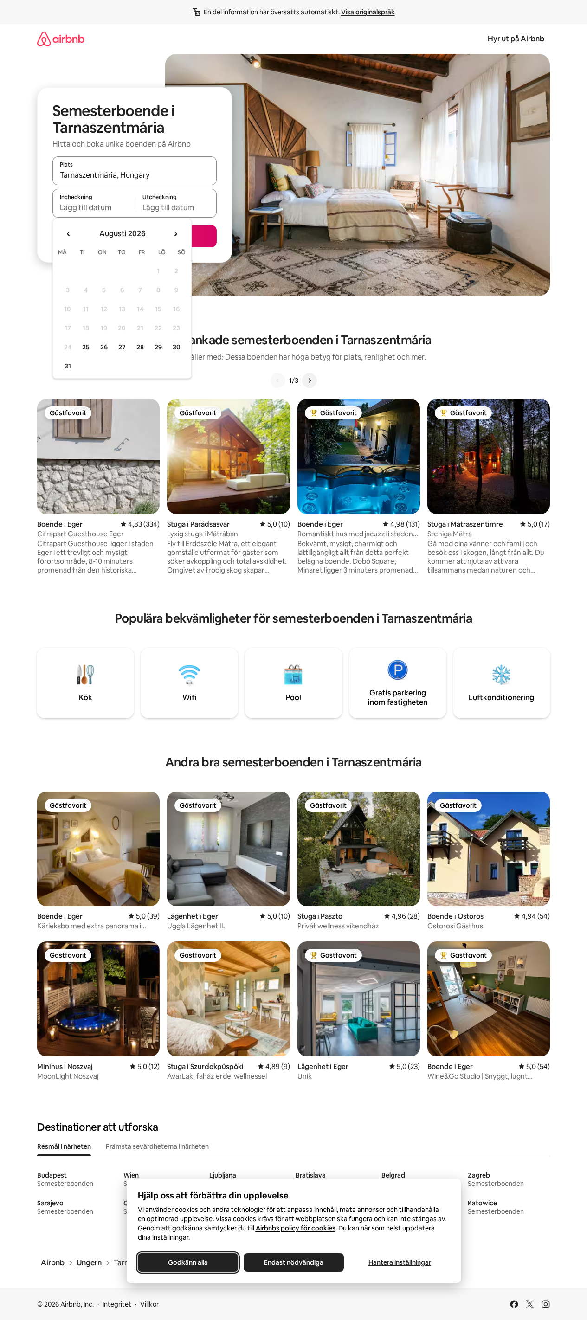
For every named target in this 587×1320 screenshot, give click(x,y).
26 (104, 347)
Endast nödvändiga (293, 1262)
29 (158, 347)
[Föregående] (278, 380)
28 (140, 347)
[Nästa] (309, 380)
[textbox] (93, 207)
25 (86, 347)
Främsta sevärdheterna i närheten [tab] (157, 1146)
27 (122, 347)
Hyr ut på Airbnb (516, 39)
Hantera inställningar (399, 1262)
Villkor (149, 1304)
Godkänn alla (188, 1262)
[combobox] (134, 174)
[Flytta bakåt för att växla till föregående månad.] (68, 234)
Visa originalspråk (368, 12)
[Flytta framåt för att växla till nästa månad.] (175, 234)
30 (177, 347)
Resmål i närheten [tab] (64, 1146)
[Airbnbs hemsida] (60, 38)
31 (68, 366)
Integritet (117, 1304)
